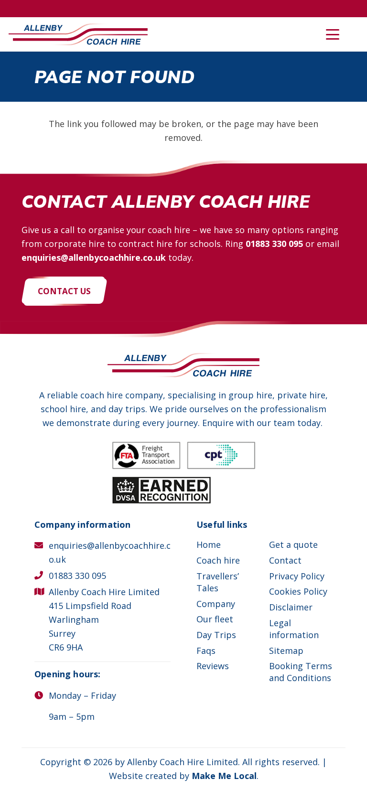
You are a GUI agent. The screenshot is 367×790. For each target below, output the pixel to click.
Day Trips (216, 635)
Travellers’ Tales (217, 582)
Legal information (294, 629)
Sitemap (286, 650)
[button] (332, 34)
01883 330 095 (274, 243)
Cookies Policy (298, 591)
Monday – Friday (82, 695)
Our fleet (214, 619)
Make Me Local (224, 775)
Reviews (212, 666)
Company (215, 603)
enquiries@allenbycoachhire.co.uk (94, 257)
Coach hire (218, 560)
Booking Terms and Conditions (300, 671)
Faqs (206, 650)
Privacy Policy (296, 576)
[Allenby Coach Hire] (78, 34)
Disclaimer (291, 607)
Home (208, 544)
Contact (285, 560)
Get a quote (293, 544)
